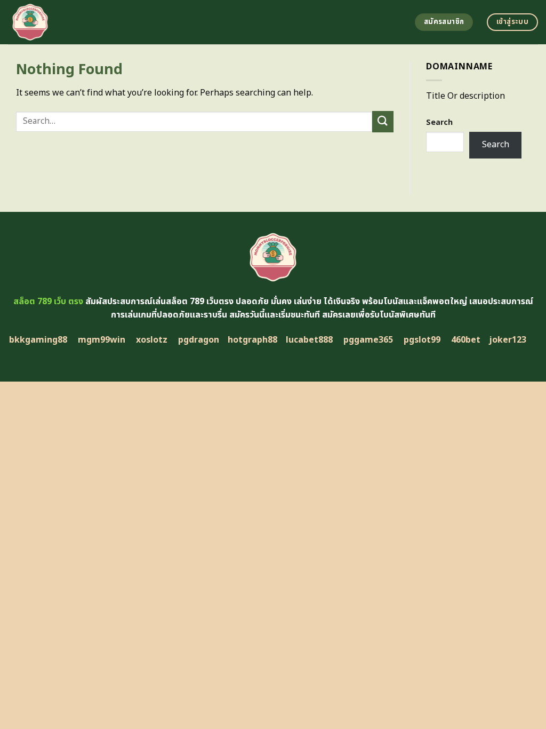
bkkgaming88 (38, 340)
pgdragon (198, 340)
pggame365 (368, 340)
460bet (465, 340)
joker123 (507, 340)
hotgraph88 (252, 340)
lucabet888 (309, 340)
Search (439, 122)
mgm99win (101, 340)
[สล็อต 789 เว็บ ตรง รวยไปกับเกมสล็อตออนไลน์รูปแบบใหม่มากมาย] (105, 22)
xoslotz (151, 340)
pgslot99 (422, 340)
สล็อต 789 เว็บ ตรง (48, 301)
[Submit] (383, 121)
